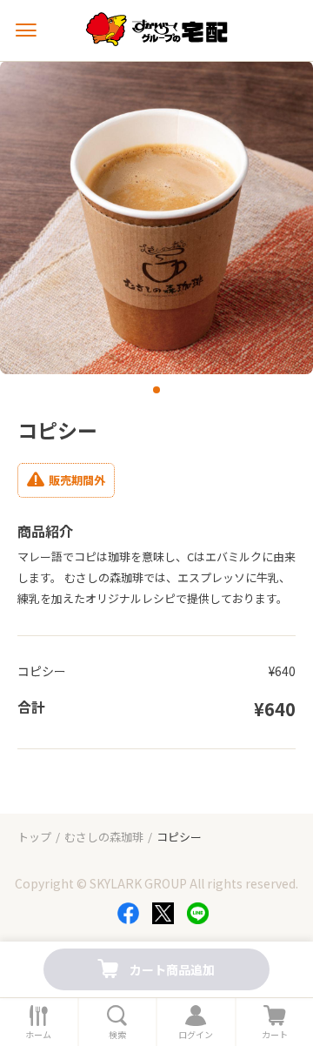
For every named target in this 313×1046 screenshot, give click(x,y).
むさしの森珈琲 (103, 836)
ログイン (195, 1034)
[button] (156, 390)
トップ (34, 836)
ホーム (38, 1034)
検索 (117, 1034)
